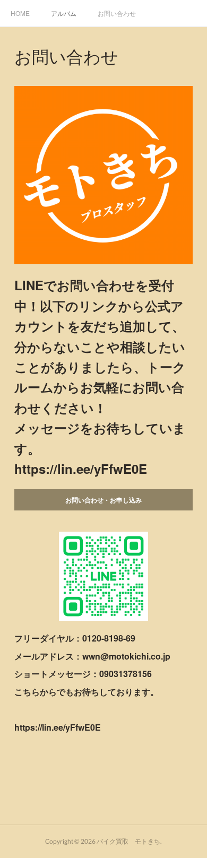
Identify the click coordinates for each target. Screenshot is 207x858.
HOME (20, 13)
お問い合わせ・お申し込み (103, 500)
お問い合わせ (117, 13)
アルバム (63, 13)
